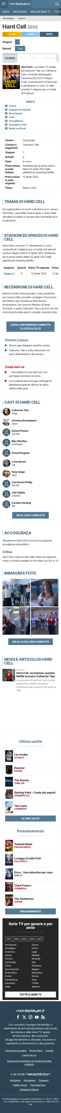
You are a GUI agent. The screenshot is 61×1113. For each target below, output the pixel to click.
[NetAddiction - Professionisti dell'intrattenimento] (38, 1074)
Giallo (7, 987)
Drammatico (11, 973)
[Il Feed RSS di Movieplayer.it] (43, 1017)
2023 (39, 938)
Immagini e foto (18, 124)
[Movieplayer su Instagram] (30, 1017)
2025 (24, 938)
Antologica (10, 948)
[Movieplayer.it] (19, 4)
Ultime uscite (31, 818)
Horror (35, 948)
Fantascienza (11, 980)
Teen (34, 980)
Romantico (37, 973)
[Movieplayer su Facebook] (18, 1017)
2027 (8, 938)
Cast (11, 117)
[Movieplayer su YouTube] (37, 1017)
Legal (34, 952)
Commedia (29, 140)
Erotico (8, 976)
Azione (8, 955)
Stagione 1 (9, 273)
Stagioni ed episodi (20, 109)
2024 (31, 938)
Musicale (36, 959)
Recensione (15, 113)
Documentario (12, 969)
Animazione (10, 945)
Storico (35, 976)
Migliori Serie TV (40, 11)
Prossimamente (30, 911)
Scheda (10, 58)
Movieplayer (8, 18)
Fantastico (10, 983)
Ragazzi (35, 969)
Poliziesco (36, 966)
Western (36, 987)
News (6, 11)
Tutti (20, 48)
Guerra (35, 945)
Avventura (10, 952)
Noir (34, 962)
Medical (35, 955)
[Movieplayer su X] (24, 1017)
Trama (12, 105)
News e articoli (17, 128)
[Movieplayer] (30, 1010)
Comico (9, 959)
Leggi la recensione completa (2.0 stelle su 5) (30, 326)
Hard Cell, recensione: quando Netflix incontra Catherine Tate (35, 674)
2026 (16, 938)
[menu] (4, 4)
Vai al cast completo (30, 515)
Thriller (35, 983)
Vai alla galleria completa (30, 641)
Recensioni (20, 11)
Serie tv (22, 18)
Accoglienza (16, 120)
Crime (8, 966)
